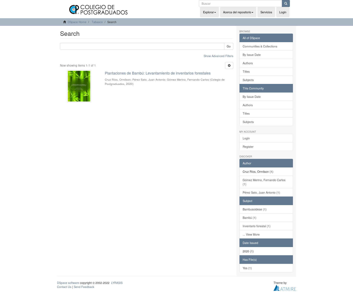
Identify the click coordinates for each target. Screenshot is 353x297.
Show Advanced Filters (218, 56)
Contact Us (64, 287)
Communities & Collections (260, 46)
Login (246, 138)
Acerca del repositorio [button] (237, 12)
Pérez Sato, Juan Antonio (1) (261, 192)
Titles (246, 71)
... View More (251, 234)
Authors (248, 63)
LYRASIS (117, 283)
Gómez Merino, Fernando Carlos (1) (264, 182)
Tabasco (97, 22)
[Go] (286, 3)
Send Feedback (84, 287)
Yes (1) (247, 268)
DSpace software (68, 283)
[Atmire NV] (285, 287)
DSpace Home (77, 22)
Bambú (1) (249, 218)
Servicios (266, 12)
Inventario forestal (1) (256, 226)
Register (248, 147)
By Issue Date (252, 55)
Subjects (248, 80)
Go (229, 46)
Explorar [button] (208, 12)
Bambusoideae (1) (255, 209)
